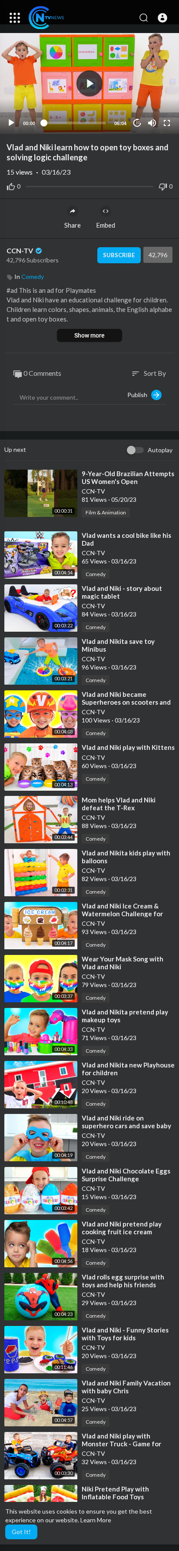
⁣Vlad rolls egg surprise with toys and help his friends (123, 1281)
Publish (139, 394)
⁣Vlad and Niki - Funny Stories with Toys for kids (125, 1334)
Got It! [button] (21, 1531)
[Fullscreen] (166, 123)
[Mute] (152, 123)
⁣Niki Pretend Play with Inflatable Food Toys (115, 1493)
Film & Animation (106, 512)
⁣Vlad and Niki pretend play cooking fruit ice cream (122, 1228)
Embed (105, 225)
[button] (162, 18)
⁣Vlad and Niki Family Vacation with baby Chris (126, 1387)
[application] (89, 83)
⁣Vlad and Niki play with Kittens (128, 747)
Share (72, 225)
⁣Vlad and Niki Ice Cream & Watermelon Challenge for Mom (122, 913)
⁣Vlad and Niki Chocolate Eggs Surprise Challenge (126, 1175)
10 (137, 123)
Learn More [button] (95, 1520)
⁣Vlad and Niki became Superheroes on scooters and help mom (126, 702)
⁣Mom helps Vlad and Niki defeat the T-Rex (119, 804)
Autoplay (160, 450)
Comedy (32, 276)
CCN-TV (20, 250)
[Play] (11, 123)
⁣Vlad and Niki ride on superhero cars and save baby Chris (126, 1125)
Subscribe (119, 255)
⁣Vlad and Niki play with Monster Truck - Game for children (121, 1443)
